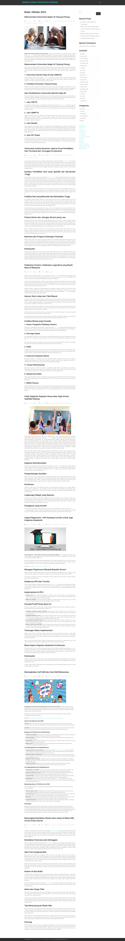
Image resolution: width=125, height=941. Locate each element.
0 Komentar (42, 21)
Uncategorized (50, 271)
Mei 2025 (83, 72)
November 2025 (84, 61)
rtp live (66, 291)
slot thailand (46, 77)
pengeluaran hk (59, 211)
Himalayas (51, 939)
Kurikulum (69, 403)
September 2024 (84, 89)
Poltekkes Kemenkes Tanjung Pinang (59, 21)
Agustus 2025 (84, 65)
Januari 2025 (83, 79)
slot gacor (81, 139)
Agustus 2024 (84, 91)
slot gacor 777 (82, 138)
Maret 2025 (83, 75)
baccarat (73, 648)
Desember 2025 (84, 58)
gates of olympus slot (54, 830)
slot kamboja (54, 584)
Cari (80, 11)
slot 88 (59, 466)
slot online (57, 327)
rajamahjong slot (82, 148)
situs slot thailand (83, 130)
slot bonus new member (84, 136)
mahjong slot (30, 55)
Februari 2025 (84, 77)
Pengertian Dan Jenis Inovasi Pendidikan (89, 26)
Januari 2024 (83, 100)
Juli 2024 (83, 93)
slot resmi (81, 125)
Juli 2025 (83, 68)
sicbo (27, 618)
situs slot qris (82, 135)
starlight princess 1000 (61, 750)
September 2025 (84, 63)
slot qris (81, 129)
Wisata (82, 120)
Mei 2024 (83, 98)
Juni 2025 (83, 70)
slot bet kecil (82, 127)
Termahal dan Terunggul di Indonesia (59, 155)
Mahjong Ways (66, 161)
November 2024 (84, 84)
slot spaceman (82, 133)
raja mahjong (48, 883)
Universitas (49, 21)
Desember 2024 (84, 82)
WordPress (68, 939)
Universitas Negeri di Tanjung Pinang (37, 23)
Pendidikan (83, 113)
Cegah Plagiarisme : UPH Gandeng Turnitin (60, 524)
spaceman (55, 275)
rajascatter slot (82, 126)
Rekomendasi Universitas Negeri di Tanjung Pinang (47, 17)
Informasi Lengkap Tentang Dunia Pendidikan (40, 2)
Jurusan (82, 111)
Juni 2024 (83, 96)
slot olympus (82, 132)
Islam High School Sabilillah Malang (60, 403)
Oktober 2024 (84, 86)
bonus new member (83, 144)
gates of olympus (51, 177)
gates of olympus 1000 (84, 147)
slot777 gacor (49, 437)
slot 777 (57, 778)
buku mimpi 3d (62, 105)
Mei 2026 (83, 54)
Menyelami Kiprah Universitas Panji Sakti (89, 33)
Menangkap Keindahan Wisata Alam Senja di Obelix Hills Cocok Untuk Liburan (46, 718)
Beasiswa (83, 109)
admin (36, 21)
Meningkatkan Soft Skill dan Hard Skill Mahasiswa (40, 566)
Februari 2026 (84, 56)
